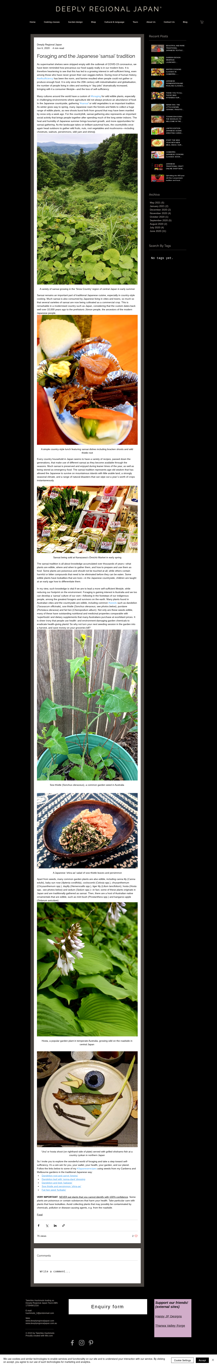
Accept (202, 1360)
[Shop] (201, 22)
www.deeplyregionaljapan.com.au (41, 1323)
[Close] (213, 1360)
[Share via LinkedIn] (55, 1225)
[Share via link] (63, 1225)
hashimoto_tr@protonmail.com (40, 1313)
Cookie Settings (182, 1360)
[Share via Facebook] (38, 1225)
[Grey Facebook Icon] (72, 1342)
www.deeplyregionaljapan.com (40, 1321)
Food (40, 1214)
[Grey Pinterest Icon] (91, 1342)
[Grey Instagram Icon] (81, 1342)
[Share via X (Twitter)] (46, 1225)
